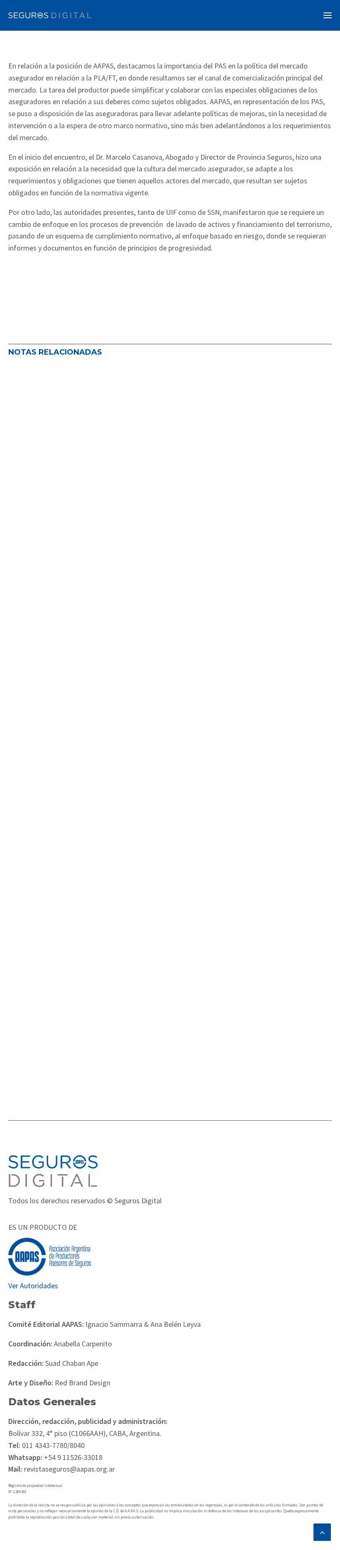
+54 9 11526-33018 (72, 1457)
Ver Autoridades (33, 1285)
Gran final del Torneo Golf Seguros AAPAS (95, 775)
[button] (327, 15)
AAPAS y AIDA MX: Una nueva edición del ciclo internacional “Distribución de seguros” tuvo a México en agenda (160, 1009)
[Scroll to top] (322, 1531)
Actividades (31, 573)
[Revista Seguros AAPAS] (49, 15)
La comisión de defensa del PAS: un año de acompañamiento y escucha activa (163, 546)
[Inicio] (53, 1170)
